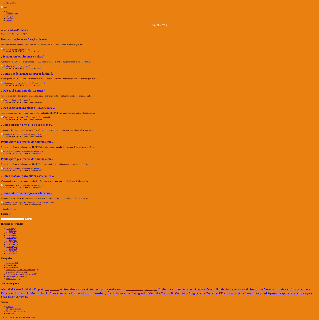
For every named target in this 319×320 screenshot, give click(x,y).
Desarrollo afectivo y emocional (227, 289)
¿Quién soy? (11, 18)
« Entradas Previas (8, 209)
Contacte (9, 20)
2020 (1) (11, 233)
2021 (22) (11, 231)
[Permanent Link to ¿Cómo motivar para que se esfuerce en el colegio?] (22, 185)
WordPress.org (12, 313)
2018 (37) (11, 238)
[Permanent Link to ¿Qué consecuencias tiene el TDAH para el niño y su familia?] (26, 117)
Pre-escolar (10, 263)
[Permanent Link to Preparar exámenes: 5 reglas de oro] (15, 49)
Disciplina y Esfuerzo (14, 272)
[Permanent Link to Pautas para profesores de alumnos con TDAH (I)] (21, 168)
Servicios (9, 16)
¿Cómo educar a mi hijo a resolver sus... (26, 193)
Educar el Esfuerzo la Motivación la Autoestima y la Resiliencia (43, 293)
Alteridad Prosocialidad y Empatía (22, 289)
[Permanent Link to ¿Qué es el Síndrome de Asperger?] (15, 100)
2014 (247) (12, 247)
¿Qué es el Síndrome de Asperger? (23, 90)
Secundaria (10, 267)
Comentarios (23, 30)
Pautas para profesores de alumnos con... (27, 141)
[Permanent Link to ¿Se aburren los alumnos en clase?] (15, 66)
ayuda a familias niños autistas (134, 290)
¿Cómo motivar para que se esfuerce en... (27, 175)
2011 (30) (11, 253)
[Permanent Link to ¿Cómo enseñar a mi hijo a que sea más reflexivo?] (21, 134)
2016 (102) (12, 242)
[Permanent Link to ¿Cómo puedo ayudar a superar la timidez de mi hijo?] (23, 83)
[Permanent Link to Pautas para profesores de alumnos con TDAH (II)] (22, 151)
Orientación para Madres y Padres (19, 274)
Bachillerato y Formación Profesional (20, 270)
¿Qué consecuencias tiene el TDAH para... (28, 107)
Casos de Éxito (12, 14)
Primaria (9, 265)
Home (8, 11)
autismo (47, 290)
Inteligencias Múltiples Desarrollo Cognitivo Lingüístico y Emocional (176, 293)
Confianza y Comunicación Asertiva (181, 289)
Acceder (9, 307)
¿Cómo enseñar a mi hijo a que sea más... (27, 124)
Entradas (13, 30)
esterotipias (89, 294)
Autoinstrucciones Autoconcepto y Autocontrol (93, 289)
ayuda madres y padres (150, 290)
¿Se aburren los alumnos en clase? (23, 56)
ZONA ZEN (11, 3)
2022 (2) (11, 229)
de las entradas (14, 309)
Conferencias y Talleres (15, 276)
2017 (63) (11, 240)
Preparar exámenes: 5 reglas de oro (24, 39)
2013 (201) (12, 249)
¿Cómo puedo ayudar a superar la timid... (27, 73)
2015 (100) (12, 244)
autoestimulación (54, 290)
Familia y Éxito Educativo (112, 293)
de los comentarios (15, 311)
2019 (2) (11, 235)
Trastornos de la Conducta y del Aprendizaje (252, 293)
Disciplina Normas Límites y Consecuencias (279, 289)
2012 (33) (11, 251)
